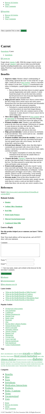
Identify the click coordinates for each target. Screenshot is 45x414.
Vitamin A (25, 84)
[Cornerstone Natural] (8, 281)
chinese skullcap (8, 359)
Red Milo (8, 210)
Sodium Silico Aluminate (13, 206)
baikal (32, 353)
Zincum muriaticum (11, 341)
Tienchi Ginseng (10, 331)
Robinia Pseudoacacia (12, 314)
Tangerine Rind (23, 365)
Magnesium (9, 335)
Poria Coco (23, 363)
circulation (29, 359)
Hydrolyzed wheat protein (14, 309)
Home (7, 403)
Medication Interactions (16, 385)
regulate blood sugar (36, 363)
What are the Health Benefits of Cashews (19, 294)
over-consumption (15, 363)
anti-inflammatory (9, 353)
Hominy (8, 202)
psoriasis (28, 363)
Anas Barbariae (10, 310)
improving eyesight (26, 361)
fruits (11, 361)
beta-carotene (25, 82)
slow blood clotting (10, 365)
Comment (4, 243)
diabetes (38, 359)
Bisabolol (8, 320)
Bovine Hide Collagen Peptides (15, 324)
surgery (17, 365)
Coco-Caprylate (10, 339)
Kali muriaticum (10, 343)
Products (9, 388)
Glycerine (18, 361)
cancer (39, 356)
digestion (3, 361)
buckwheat (32, 356)
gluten (14, 361)
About (7, 4)
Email (3, 264)
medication (8, 363)
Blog (7, 377)
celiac (42, 356)
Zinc (6, 322)
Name (3, 260)
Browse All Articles (11, 2)
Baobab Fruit (9, 316)
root (2, 365)
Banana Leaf (9, 333)
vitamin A (13, 62)
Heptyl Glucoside (11, 328)
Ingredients (5, 51)
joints (32, 361)
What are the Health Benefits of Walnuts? (19, 296)
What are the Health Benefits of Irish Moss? (20, 300)
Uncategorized (12, 396)
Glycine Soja (9, 337)
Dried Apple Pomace (12, 215)
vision (38, 365)
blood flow (3, 356)
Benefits (9, 374)
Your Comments (10, 6)
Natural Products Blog (12, 326)
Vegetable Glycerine (32, 365)
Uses (7, 399)
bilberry (37, 353)
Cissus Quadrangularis (12, 345)
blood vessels (20, 356)
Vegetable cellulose (11, 329)
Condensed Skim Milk (13, 223)
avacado (26, 353)
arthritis (20, 353)
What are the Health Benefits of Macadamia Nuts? (22, 298)
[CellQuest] (4, 277)
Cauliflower (9, 312)
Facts (7, 379)
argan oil (16, 353)
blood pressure (10, 356)
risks (42, 363)
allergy (2, 353)
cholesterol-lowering (22, 359)
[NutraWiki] (5, 11)
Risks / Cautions (12, 390)
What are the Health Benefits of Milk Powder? (21, 292)
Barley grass (9, 318)
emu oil (7, 361)
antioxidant (10, 118)
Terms (8, 393)
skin (4, 365)
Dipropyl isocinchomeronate (15, 219)
